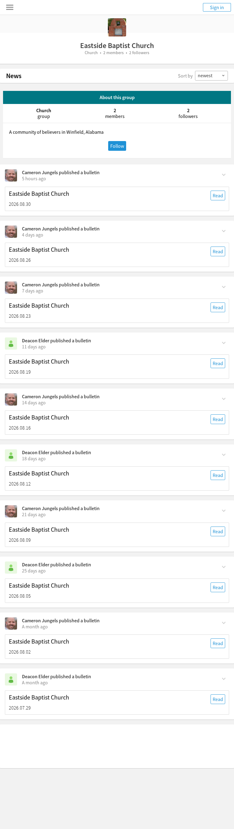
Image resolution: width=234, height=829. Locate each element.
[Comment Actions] (224, 174)
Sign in (217, 7)
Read (218, 195)
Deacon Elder (35, 340)
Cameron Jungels (40, 172)
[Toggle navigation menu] (9, 7)
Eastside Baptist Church (39, 194)
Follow (117, 146)
